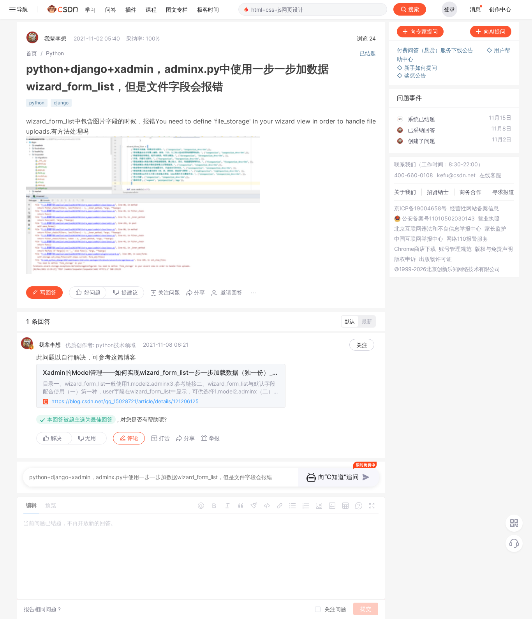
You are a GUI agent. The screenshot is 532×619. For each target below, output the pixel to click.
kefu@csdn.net (456, 175)
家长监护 (495, 229)
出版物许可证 (435, 259)
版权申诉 (405, 259)
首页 (31, 53)
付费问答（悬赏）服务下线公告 (436, 50)
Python (55, 53)
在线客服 (490, 175)
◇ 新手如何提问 (417, 67)
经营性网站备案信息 (474, 208)
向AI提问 (495, 31)
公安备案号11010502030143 (438, 218)
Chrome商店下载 (415, 249)
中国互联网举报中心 (418, 239)
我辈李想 (55, 38)
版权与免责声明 (494, 249)
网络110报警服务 (467, 239)
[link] (31, 53)
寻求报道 (503, 192)
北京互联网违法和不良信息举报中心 (437, 229)
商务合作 (470, 192)
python (36, 103)
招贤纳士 (438, 192)
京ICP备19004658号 (420, 208)
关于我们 (405, 192)
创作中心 (500, 9)
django (61, 103)
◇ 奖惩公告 (411, 75)
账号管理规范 (455, 249)
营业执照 (489, 218)
